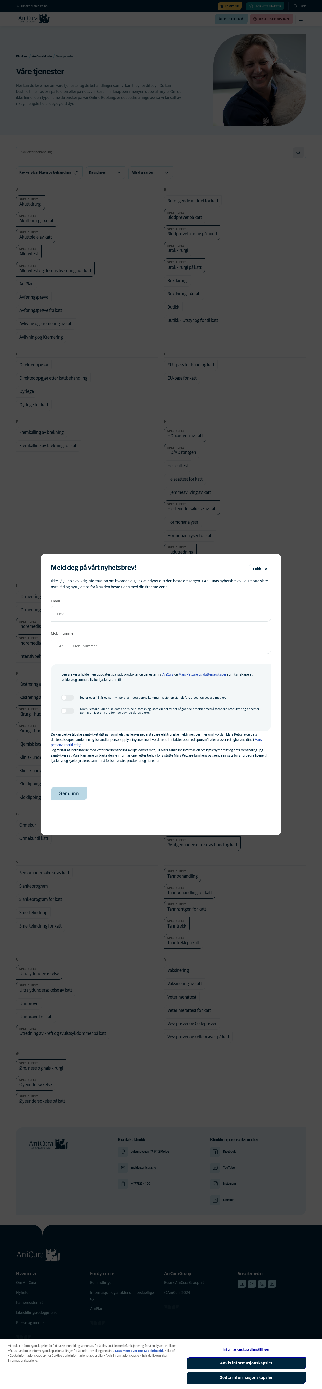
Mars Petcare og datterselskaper (202, 674)
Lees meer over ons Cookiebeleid (139, 1351)
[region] (161, 1364)
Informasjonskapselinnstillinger (246, 1349)
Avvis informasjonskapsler (246, 1363)
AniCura (168, 674)
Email (55, 601)
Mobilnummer (63, 633)
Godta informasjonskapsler (246, 1378)
